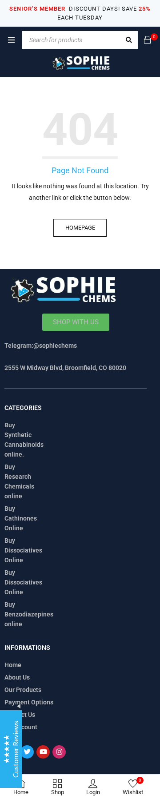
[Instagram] (59, 752)
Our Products (22, 689)
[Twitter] (27, 752)
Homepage (80, 227)
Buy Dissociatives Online (23, 550)
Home (12, 664)
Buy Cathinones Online (20, 518)
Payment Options (28, 702)
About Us (17, 677)
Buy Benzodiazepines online (28, 614)
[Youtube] (43, 752)
